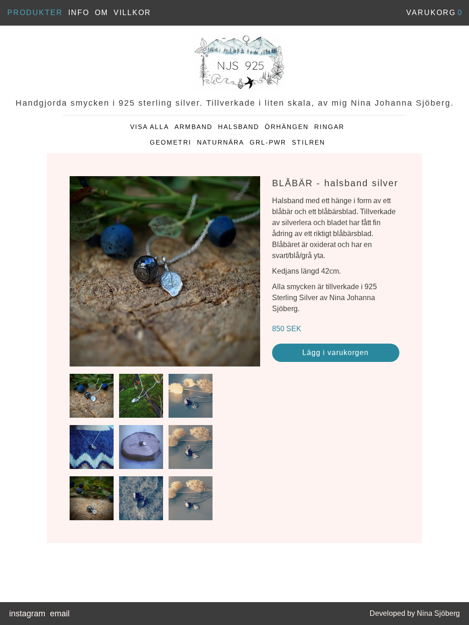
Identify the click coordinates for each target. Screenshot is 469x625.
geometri (170, 142)
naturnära (220, 142)
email (60, 613)
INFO (78, 12)
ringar (329, 126)
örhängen (287, 126)
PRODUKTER (35, 12)
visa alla (149, 126)
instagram (27, 613)
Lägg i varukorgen (335, 352)
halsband (238, 126)
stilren (308, 142)
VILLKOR (132, 12)
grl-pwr (268, 142)
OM (101, 12)
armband (194, 126)
